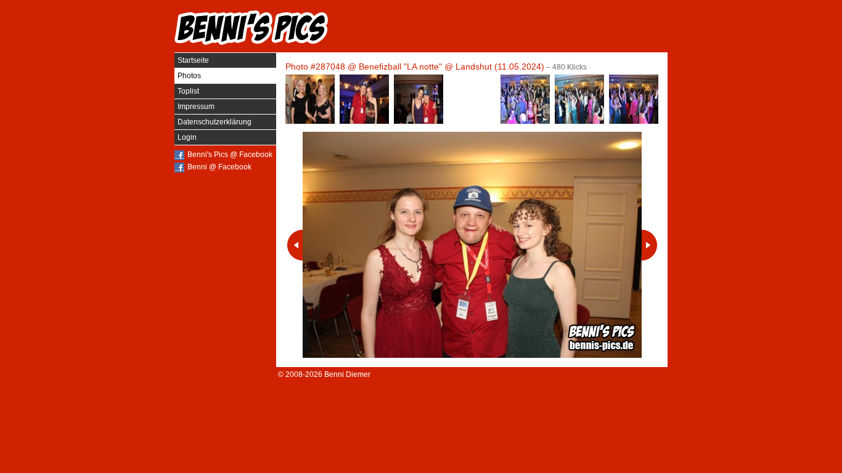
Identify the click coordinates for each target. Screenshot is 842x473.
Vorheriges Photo (295, 245)
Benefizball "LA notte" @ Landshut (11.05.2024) (451, 66)
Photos (189, 75)
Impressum (196, 106)
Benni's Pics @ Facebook (229, 154)
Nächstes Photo (649, 245)
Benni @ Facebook (219, 167)
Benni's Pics (251, 27)
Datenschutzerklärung (214, 122)
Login (187, 137)
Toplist (188, 91)
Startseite (193, 60)
